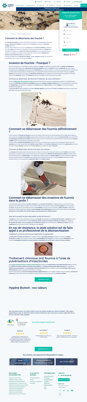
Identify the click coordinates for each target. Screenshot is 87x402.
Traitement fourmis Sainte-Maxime (17, 386)
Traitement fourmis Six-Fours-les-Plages (18, 385)
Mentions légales (48, 385)
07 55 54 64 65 (78, 2)
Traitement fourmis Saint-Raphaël (17, 381)
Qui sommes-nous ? (49, 376)
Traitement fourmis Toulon (15, 378)
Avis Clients (47, 378)
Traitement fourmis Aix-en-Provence (17, 393)
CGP (45, 388)
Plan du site (47, 383)
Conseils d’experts (48, 379)
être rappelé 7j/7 (60, 10)
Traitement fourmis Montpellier (16, 388)
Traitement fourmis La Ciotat (15, 379)
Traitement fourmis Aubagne (15, 390)
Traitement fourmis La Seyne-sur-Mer (18, 383)
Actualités (46, 381)
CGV (45, 386)
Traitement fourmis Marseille (15, 392)
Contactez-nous (70, 50)
